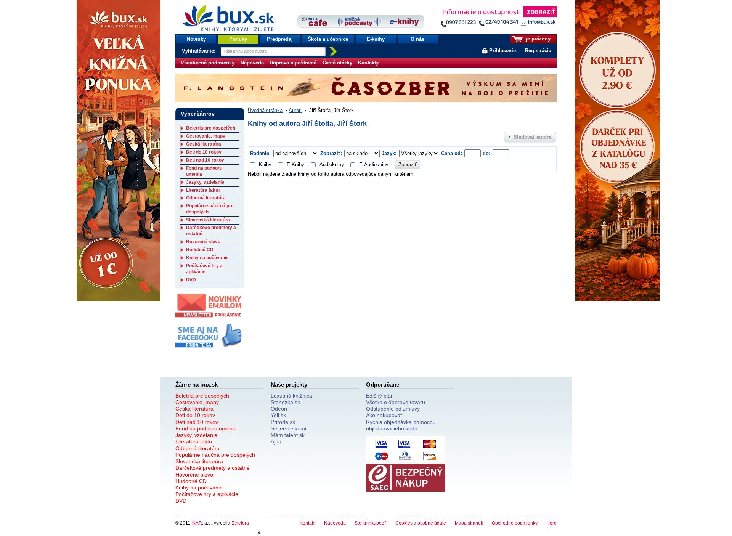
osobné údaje (431, 522)
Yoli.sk (278, 415)
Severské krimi (288, 428)
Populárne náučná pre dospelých (215, 455)
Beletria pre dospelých (210, 128)
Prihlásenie (502, 50)
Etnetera (240, 522)
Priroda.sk (283, 422)
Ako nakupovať (384, 415)
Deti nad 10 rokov (205, 160)
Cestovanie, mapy (205, 136)
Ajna (276, 441)
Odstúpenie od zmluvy (393, 409)
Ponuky (238, 39)
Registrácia (538, 50)
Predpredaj (280, 39)
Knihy (265, 164)
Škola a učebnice (328, 39)
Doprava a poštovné (293, 63)
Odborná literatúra (206, 198)
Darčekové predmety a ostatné (212, 468)
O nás (417, 39)
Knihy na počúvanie (207, 257)
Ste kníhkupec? (371, 522)
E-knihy (376, 39)
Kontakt (307, 522)
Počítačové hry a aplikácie (204, 268)
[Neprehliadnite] (498, 18)
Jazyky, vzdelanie (205, 182)
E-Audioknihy (373, 164)
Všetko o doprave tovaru (395, 402)
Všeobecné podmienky (207, 63)
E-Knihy (295, 164)
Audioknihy (331, 164)
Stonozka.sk (285, 402)
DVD (191, 279)
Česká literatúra (203, 144)
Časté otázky (337, 63)
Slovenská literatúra (208, 220)
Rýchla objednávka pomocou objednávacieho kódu (401, 425)
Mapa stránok (469, 522)
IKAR (196, 522)
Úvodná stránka (265, 110)
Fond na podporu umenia (206, 428)
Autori (295, 110)
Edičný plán (380, 396)
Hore (551, 522)
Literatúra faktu (203, 190)
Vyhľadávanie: (199, 51)
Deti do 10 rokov (204, 152)
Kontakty (368, 63)
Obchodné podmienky (515, 522)
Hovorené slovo (203, 241)
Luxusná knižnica (291, 396)
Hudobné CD (200, 249)
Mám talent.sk (288, 435)
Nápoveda (252, 63)
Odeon (279, 409)
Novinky (196, 39)
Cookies (404, 522)
